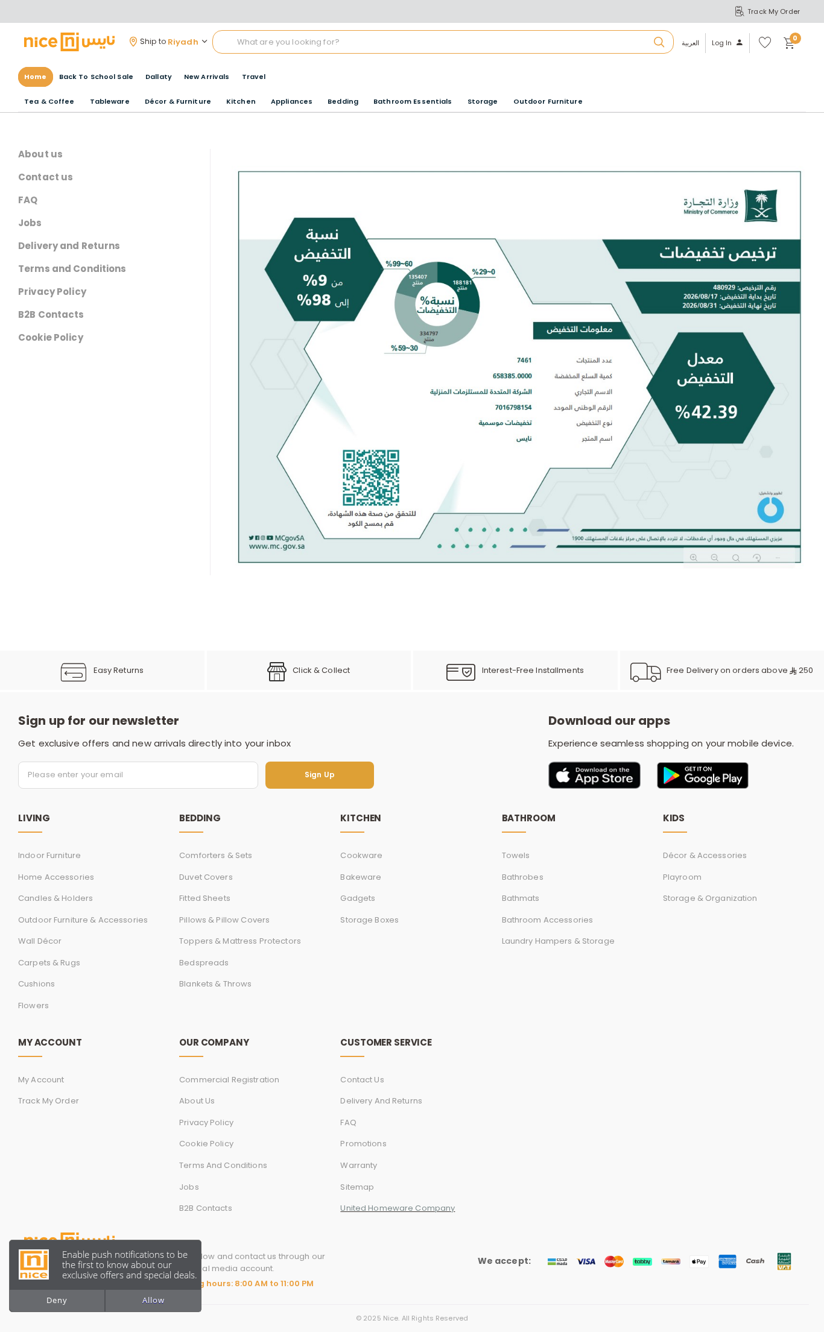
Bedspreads (204, 962)
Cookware (361, 855)
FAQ (27, 200)
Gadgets (357, 898)
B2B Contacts (51, 314)
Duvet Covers (206, 877)
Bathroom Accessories (548, 920)
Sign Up (319, 775)
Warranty (358, 1165)
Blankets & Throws (215, 984)
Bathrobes (523, 877)
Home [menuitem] (35, 76)
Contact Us (362, 1079)
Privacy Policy (52, 291)
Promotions (363, 1143)
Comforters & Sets (215, 855)
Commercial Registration (229, 1079)
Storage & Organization (710, 898)
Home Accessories (56, 877)
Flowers (33, 1005)
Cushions (36, 984)
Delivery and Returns (69, 246)
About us (40, 154)
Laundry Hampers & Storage (558, 941)
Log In (722, 43)
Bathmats (521, 898)
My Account (41, 1079)
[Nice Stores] (69, 42)
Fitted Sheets (204, 898)
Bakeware (360, 877)
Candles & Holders (55, 898)
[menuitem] (96, 77)
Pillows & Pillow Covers (224, 920)
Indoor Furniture (49, 855)
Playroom (682, 877)
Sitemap (357, 1187)
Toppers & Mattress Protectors (240, 941)
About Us (197, 1100)
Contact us (45, 177)
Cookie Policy (50, 337)
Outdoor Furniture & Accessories (83, 920)
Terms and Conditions (72, 269)
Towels (516, 855)
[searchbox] (443, 42)
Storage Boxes (369, 920)
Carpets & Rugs (49, 962)
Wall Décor (40, 941)
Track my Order (48, 1100)
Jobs (30, 223)
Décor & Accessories (705, 855)
